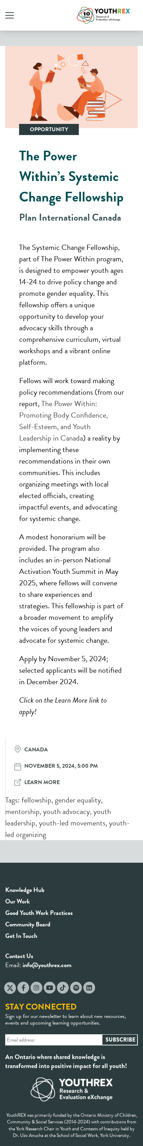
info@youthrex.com (47, 965)
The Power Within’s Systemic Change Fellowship (71, 176)
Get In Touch (21, 935)
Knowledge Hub (24, 889)
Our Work (17, 901)
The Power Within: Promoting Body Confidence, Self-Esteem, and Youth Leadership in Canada (63, 421)
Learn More (42, 782)
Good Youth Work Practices (39, 912)
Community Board (27, 924)
